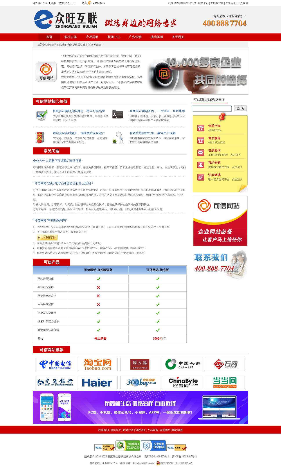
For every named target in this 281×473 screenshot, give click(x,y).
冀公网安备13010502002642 (176, 463)
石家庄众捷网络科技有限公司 (125, 456)
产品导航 (92, 37)
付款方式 (128, 430)
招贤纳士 (140, 430)
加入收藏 (243, 3)
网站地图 (177, 430)
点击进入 (235, 154)
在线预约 (173, 3)
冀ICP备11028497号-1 (156, 456)
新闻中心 (114, 37)
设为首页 (230, 3)
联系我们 (103, 430)
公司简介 (116, 430)
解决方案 (71, 37)
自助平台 (203, 3)
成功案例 (157, 37)
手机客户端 (216, 3)
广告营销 (135, 37)
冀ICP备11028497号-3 (184, 456)
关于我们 (178, 37)
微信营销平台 (188, 3)
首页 (49, 37)
